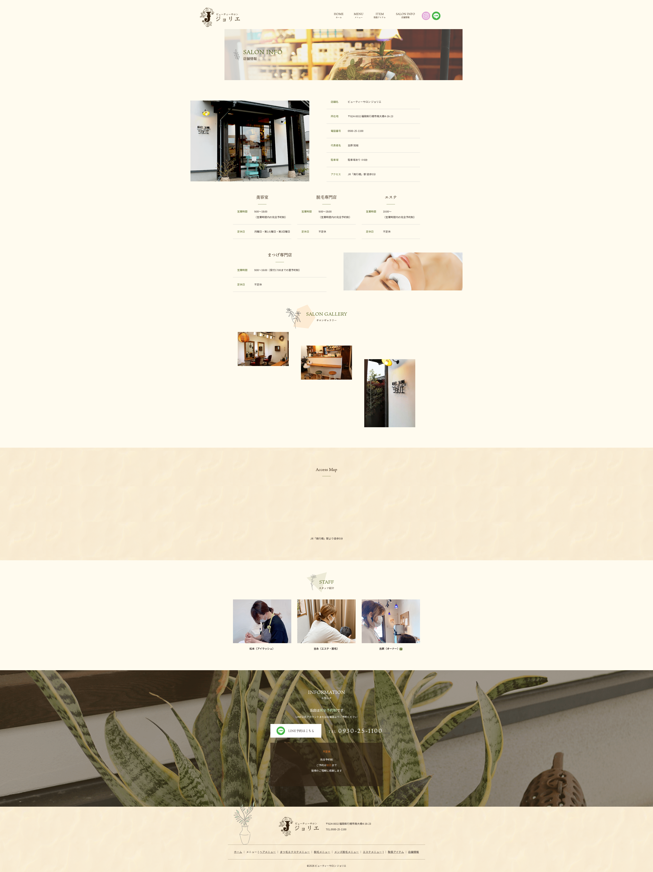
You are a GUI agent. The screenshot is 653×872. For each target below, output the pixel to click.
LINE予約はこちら (301, 731)
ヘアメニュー (268, 852)
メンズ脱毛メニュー (346, 852)
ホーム (339, 17)
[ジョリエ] (220, 17)
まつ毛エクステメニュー (295, 852)
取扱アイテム (380, 17)
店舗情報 (405, 17)
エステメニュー (372, 852)
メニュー (359, 17)
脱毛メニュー (322, 852)
